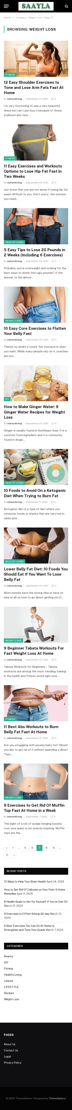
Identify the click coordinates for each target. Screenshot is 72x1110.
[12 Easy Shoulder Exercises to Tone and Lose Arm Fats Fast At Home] (36, 59)
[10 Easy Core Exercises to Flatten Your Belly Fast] (36, 305)
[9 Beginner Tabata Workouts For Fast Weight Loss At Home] (36, 625)
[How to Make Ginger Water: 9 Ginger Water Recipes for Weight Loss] (36, 383)
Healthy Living (14, 242)
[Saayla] (36, 6)
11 (7, 855)
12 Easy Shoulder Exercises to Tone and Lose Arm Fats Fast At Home (34, 87)
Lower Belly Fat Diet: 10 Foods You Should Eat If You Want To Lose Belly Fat (36, 574)
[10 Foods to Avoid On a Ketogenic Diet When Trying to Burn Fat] (36, 467)
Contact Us (11, 1050)
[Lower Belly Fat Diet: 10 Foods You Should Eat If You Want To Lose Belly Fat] (36, 546)
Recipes (9, 993)
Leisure (8, 980)
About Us (9, 1044)
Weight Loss (13, 321)
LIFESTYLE (11, 987)
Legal (7, 1056)
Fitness (10, 75)
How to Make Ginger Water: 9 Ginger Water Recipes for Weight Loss (34, 411)
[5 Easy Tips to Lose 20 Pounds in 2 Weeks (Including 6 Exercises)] (36, 226)
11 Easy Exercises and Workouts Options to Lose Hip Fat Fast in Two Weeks (33, 171)
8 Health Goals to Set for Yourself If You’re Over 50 (36, 901)
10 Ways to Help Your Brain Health (25, 881)
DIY (7, 399)
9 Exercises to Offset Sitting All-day (26, 913)
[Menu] (6, 6)
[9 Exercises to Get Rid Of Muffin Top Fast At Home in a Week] (36, 782)
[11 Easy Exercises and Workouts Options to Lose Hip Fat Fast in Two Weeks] (36, 142)
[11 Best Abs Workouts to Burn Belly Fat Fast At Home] (36, 703)
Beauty (8, 956)
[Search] (66, 6)
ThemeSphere (57, 1098)
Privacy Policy (12, 1062)
